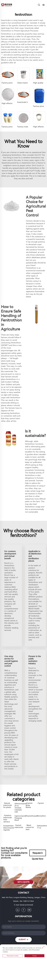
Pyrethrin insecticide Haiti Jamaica (7, 818)
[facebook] (23, 910)
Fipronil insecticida (19, 826)
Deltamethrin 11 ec (41, 827)
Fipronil (41, 803)
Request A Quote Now (37, 854)
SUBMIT (22, 939)
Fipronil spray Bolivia (29, 805)
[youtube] (29, 910)
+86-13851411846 (26, 901)
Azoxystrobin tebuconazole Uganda (7, 828)
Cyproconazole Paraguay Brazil (19, 818)
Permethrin (41, 816)
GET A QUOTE (23, 882)
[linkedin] (18, 910)
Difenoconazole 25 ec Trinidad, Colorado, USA (19, 808)
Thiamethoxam (30, 816)
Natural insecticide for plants (7, 805)
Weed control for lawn (30, 827)
